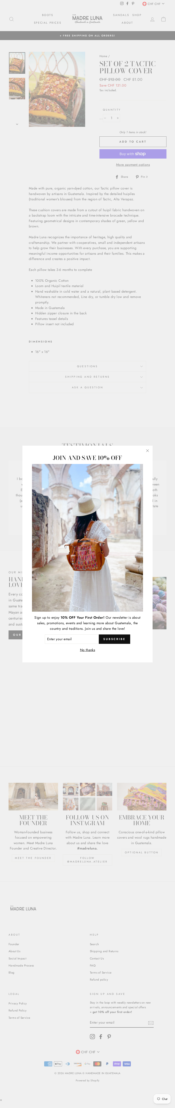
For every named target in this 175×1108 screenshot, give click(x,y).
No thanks (87, 649)
